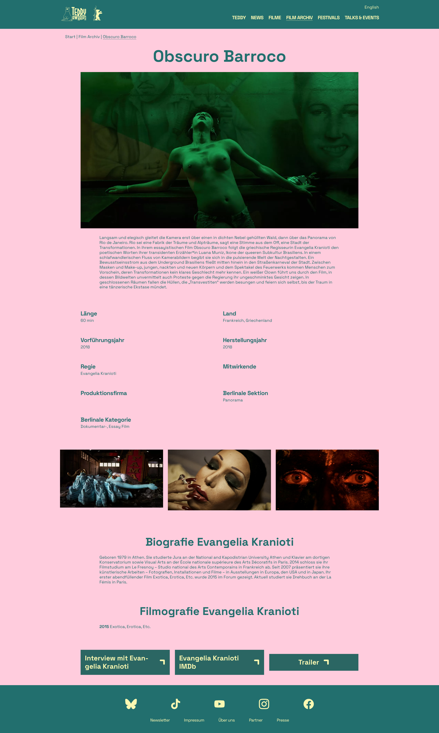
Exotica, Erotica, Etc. (173, 577)
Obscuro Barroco (119, 36)
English (372, 7)
